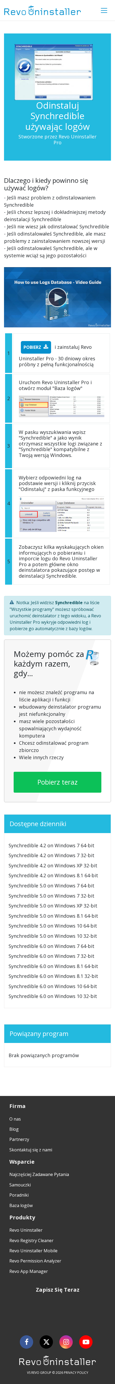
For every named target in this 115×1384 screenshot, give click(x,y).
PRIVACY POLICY (76, 1372)
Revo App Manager (28, 1271)
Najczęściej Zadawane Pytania (39, 1174)
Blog (14, 1129)
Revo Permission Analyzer (35, 1261)
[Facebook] (26, 1342)
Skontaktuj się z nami (30, 1150)
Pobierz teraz (57, 781)
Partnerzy (19, 1139)
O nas (15, 1119)
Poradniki (19, 1195)
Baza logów (21, 1205)
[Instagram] (66, 1342)
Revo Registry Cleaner (31, 1240)
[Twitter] (46, 1342)
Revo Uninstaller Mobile (33, 1251)
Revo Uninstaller (26, 1230)
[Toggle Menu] (104, 10)
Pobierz (32, 347)
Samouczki (20, 1185)
